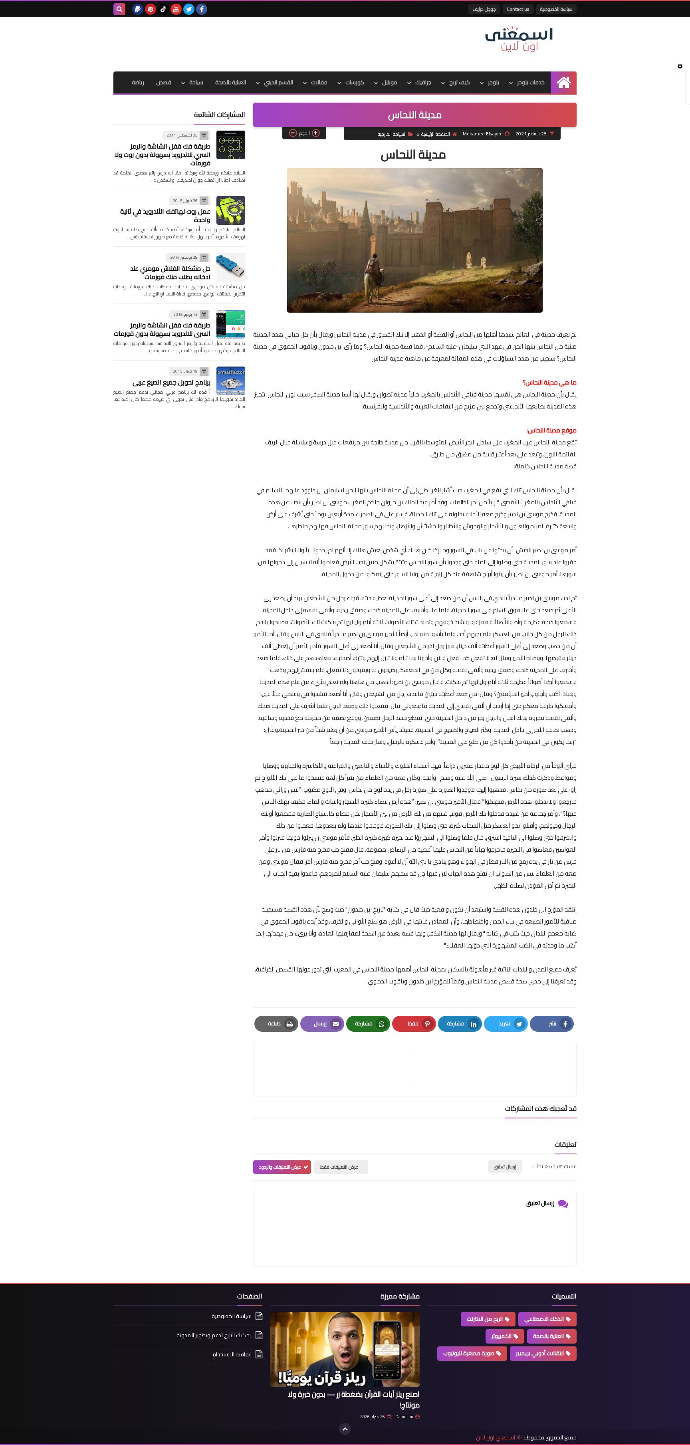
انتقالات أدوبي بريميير (540, 1353)
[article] (338, 1069)
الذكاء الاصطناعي (544, 1319)
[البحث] (119, 9)
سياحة (196, 82)
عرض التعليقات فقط (339, 1166)
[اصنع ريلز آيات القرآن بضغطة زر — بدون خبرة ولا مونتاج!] (344, 1349)
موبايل (389, 82)
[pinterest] (150, 9)
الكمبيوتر (502, 1336)
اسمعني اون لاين (495, 1437)
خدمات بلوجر (531, 82)
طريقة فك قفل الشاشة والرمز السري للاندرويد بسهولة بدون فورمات (162, 329)
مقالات (319, 82)
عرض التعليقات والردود (280, 1166)
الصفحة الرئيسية (435, 134)
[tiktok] (163, 9)
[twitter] (188, 9)
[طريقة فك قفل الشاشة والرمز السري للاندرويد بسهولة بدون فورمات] (230, 324)
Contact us (518, 9)
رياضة (138, 82)
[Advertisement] (258, 43)
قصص (163, 82)
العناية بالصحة (230, 82)
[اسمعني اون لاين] (519, 39)
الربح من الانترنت (485, 1319)
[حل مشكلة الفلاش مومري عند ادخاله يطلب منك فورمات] (230, 267)
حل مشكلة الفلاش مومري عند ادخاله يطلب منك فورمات (170, 272)
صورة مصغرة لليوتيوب (468, 1353)
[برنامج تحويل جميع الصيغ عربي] (230, 381)
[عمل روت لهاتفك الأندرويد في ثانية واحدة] (230, 210)
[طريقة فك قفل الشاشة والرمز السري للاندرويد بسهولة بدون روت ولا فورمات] (230, 145)
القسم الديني (278, 82)
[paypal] (137, 9)
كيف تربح (459, 82)
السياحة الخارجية (392, 134)
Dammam (404, 1417)
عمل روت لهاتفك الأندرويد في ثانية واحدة (165, 215)
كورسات (354, 82)
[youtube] (176, 9)
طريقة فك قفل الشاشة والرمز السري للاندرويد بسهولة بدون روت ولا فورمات (162, 154)
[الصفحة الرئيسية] (564, 82)
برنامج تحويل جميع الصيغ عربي (171, 382)
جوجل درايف (484, 9)
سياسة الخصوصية (556, 9)
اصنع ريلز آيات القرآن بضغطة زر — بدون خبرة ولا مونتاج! (354, 1399)
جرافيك (423, 82)
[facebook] (201, 9)
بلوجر (493, 82)
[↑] (345, 1429)
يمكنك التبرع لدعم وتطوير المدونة (214, 1335)
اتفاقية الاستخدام (232, 1354)
